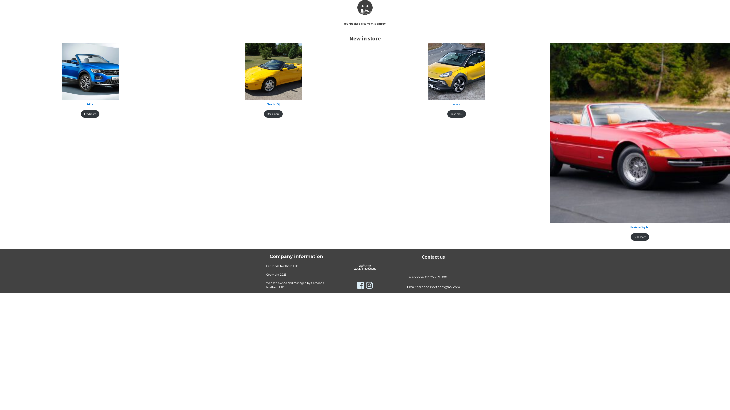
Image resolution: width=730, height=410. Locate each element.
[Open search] (266, 14)
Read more (90, 114)
